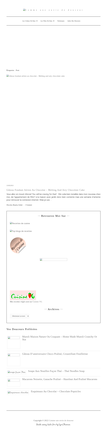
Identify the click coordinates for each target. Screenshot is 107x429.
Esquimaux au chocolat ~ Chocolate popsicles (56, 391)
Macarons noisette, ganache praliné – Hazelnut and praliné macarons (59, 379)
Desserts (15, 205)
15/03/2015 (10, 185)
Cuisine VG (37, 302)
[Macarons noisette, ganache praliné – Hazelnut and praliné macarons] (14, 382)
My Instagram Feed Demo (38, 4)
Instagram (12, 4)
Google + (23, 4)
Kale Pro (51, 424)
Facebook (8, 4)
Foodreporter (19, 4)
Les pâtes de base (47, 21)
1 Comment (28, 205)
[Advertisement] (53, 45)
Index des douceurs (30, 4)
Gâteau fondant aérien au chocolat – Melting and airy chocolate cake (46, 190)
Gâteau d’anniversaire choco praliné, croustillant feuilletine (55, 353)
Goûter (20, 205)
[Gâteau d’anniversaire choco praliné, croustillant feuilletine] (14, 359)
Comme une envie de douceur (61, 420)
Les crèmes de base (29, 21)
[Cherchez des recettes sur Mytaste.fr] (21, 231)
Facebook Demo (42, 4)
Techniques (60, 21)
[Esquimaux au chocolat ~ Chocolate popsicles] (19, 392)
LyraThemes (64, 424)
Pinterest (15, 4)
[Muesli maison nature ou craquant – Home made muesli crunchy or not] (14, 342)
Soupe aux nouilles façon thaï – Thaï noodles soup (56, 371)
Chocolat (9, 205)
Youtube (27, 4)
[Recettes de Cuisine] (20, 223)
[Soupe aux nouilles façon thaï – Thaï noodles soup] (17, 372)
